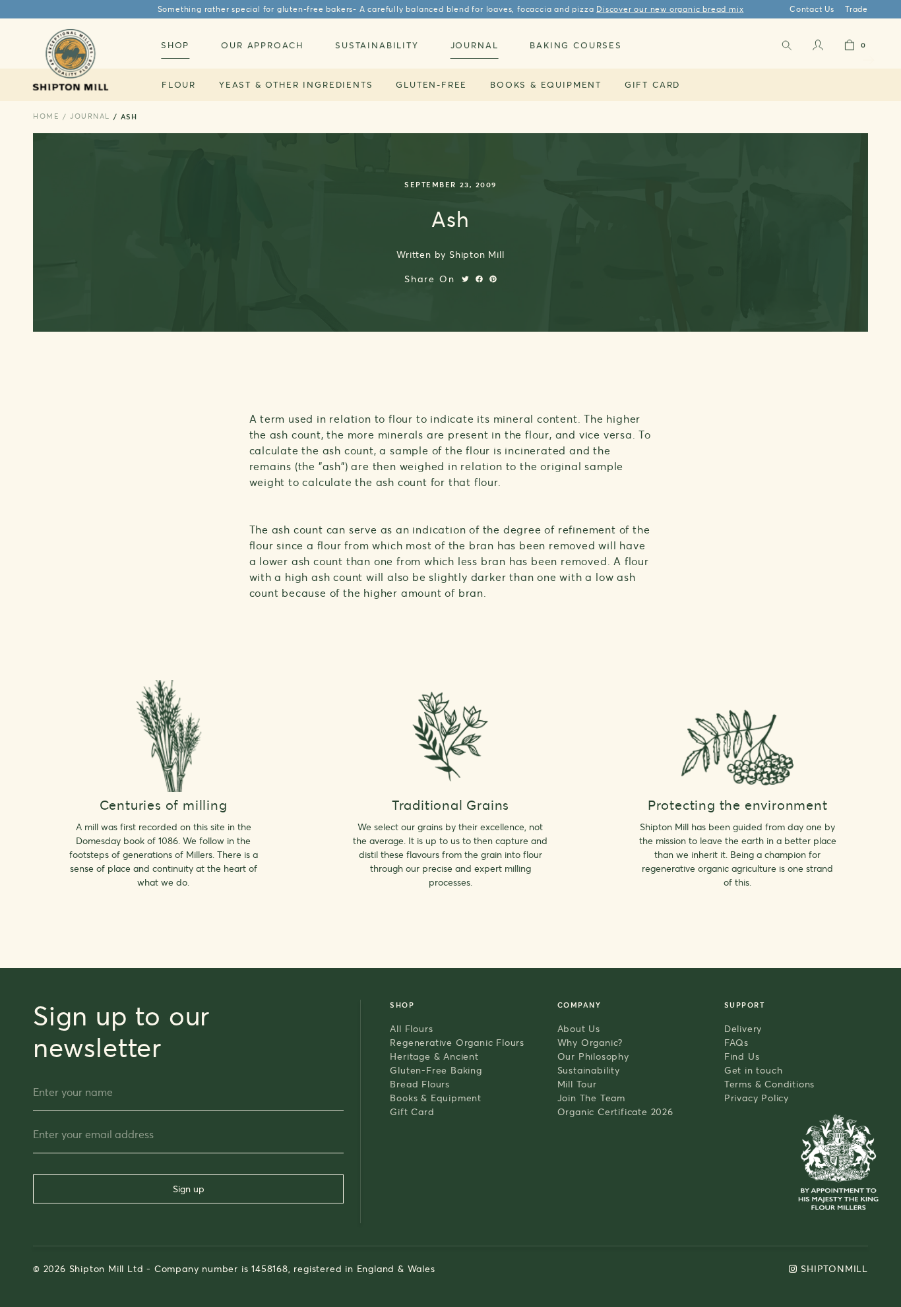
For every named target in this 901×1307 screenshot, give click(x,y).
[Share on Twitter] (465, 279)
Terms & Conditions (769, 1084)
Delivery (743, 1028)
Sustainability (588, 1070)
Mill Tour (577, 1084)
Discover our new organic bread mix (669, 9)
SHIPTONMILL (834, 1268)
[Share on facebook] (479, 279)
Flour (179, 84)
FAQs (736, 1042)
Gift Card (652, 84)
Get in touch (753, 1070)
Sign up (188, 1188)
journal (90, 116)
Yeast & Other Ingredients (296, 84)
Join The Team (591, 1097)
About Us (578, 1028)
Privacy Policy (756, 1097)
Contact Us (812, 9)
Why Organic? (590, 1042)
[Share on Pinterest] (493, 279)
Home (46, 116)
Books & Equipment (546, 84)
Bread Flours (420, 1084)
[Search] (786, 47)
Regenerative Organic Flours (457, 1042)
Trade (856, 9)
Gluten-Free (431, 84)
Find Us (742, 1056)
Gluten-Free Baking (436, 1070)
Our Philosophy (593, 1056)
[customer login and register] (818, 47)
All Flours (411, 1028)
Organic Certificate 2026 (615, 1111)
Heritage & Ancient (434, 1056)
